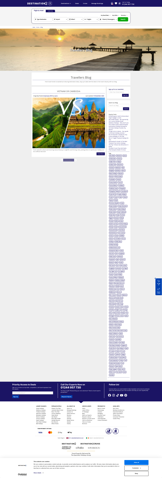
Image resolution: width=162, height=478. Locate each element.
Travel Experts (122, 357)
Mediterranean (119, 286)
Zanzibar (112, 375)
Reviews (69, 415)
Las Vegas (124, 268)
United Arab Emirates (115, 363)
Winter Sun (112, 372)
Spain (126, 348)
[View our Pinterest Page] (125, 395)
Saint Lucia (112, 336)
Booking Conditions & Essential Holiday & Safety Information (118, 411)
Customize (135, 468)
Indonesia (120, 256)
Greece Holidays (40, 418)
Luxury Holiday (118, 274)
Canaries (118, 179)
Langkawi (112, 268)
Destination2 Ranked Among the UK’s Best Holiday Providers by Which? (118, 127)
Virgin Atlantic (118, 366)
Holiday (111, 241)
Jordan (121, 262)
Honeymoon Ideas (114, 250)
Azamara (112, 167)
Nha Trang (120, 303)
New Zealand (113, 303)
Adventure (118, 155)
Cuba (120, 197)
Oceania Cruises (119, 306)
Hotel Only (50, 11)
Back (34, 27)
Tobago (123, 354)
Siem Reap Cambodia (115, 345)
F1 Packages (85, 411)
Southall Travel (101, 415)
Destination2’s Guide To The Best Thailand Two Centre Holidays (118, 142)
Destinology (101, 410)
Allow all (136, 462)
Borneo (111, 176)
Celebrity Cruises (114, 188)
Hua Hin (111, 253)
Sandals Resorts (56, 420)
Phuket (123, 312)
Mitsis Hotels (55, 423)
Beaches (121, 173)
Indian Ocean (113, 256)
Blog (83, 413)
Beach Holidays (113, 173)
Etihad (121, 218)
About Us (69, 408)
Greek (116, 235)
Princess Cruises (119, 315)
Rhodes (111, 324)
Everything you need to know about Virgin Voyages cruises (119, 117)
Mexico (122, 289)
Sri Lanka (112, 351)
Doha (116, 200)
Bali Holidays (39, 423)
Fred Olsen (121, 229)
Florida (111, 226)
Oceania (111, 306)
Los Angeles (121, 271)
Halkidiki (122, 235)
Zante (124, 372)
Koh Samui (112, 265)
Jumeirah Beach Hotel (57, 410)
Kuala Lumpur (123, 265)
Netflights (100, 413)
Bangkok (112, 170)
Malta (111, 283)
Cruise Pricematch (102, 420)
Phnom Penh (117, 312)
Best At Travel (101, 408)
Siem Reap (121, 342)
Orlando (111, 309)
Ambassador (113, 158)
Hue (116, 253)
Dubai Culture (113, 209)
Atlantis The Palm (56, 408)
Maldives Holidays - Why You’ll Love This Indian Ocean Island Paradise (119, 123)
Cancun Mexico (113, 185)
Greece (111, 235)
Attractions (120, 164)
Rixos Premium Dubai (115, 327)
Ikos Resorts (55, 422)
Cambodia (112, 179)
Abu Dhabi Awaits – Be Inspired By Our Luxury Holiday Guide (118, 120)
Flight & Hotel (39, 10)
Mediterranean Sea (114, 289)
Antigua (119, 161)
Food (116, 226)
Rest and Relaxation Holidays (116, 321)
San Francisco (120, 336)
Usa (122, 363)
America (119, 158)
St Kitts (117, 351)
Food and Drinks (113, 229)
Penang (125, 309)
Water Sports (121, 369)
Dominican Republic (114, 203)
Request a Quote (158, 292)
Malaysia (121, 277)
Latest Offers (85, 410)
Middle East (112, 292)
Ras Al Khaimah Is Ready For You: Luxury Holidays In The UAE (118, 135)
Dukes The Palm (120, 215)
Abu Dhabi (112, 155)
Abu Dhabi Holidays (41, 422)
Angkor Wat (112, 161)
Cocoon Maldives (56, 413)
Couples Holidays (122, 194)
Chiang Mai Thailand (114, 191)
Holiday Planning (113, 244)
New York (112, 301)
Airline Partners (71, 413)
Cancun (120, 182)
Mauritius (112, 286)
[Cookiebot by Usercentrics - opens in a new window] (22, 474)
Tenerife (111, 354)
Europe (111, 220)
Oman (126, 306)
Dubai (122, 203)
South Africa (112, 348)
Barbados (118, 170)
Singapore (124, 345)
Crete (111, 197)
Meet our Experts (87, 415)
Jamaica (111, 262)
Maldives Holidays (120, 280)
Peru (111, 312)
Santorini (112, 339)
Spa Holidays (120, 348)
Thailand (117, 354)
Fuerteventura (113, 232)
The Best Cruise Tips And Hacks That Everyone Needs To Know (117, 149)
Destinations (65, 3)
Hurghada (121, 253)
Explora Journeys (119, 220)
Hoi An (123, 238)
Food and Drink (122, 226)
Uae (125, 360)
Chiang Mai (122, 188)
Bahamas (118, 167)
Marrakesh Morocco (119, 283)
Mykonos (125, 295)
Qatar (126, 315)
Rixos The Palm (55, 411)
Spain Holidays (40, 420)
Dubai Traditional (122, 212)
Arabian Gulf (113, 164)
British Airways (118, 176)
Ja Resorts (122, 259)
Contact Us (70, 411)
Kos (117, 265)
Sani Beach (54, 417)
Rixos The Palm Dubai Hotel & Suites (118, 330)
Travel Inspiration (114, 360)
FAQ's (83, 408)
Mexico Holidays (40, 417)
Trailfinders (100, 417)
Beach (123, 170)
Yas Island (119, 372)
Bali (123, 167)
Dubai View (112, 215)
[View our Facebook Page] (109, 395)
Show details (37, 473)
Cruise (85, 3)
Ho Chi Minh (117, 238)
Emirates (116, 218)
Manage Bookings (97, 3)
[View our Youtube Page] (122, 395)
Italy (117, 259)
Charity (69, 423)
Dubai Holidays (121, 209)
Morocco (119, 292)
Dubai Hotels (113, 212)
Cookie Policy (116, 418)
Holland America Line (115, 247)
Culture (125, 197)
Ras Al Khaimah (113, 318)
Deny (136, 473)
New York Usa (119, 301)
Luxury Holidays (113, 277)
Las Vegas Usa (113, 271)
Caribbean (121, 185)
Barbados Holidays (41, 415)
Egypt (111, 218)
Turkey (121, 360)
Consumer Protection (118, 417)
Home (37, 27)
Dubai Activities (113, 206)
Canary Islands (113, 182)
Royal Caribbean (113, 333)
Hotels (121, 250)
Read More (101, 154)
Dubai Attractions (123, 206)
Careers (69, 417)
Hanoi (111, 238)
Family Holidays (123, 223)
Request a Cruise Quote (88, 418)
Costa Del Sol (113, 194)
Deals (77, 3)
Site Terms (116, 408)
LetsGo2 (100, 411)
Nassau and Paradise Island (116, 298)
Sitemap (69, 418)
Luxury (111, 274)
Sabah (120, 333)
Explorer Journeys (114, 223)
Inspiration (112, 259)
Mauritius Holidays (41, 413)
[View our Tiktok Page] (117, 395)
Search (123, 19)
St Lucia (122, 351)
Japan (116, 262)
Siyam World (55, 415)
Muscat (119, 295)
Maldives (112, 280)
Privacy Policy (116, 415)
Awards (69, 422)
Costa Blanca (124, 191)
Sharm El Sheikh (113, 342)
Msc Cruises (112, 295)
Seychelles (118, 339)
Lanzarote (118, 268)
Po (127, 312)
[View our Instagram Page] (113, 395)
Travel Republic (102, 418)
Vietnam (111, 366)
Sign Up (125, 95)
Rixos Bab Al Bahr (56, 418)
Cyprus (111, 200)
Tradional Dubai (113, 357)
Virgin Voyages (113, 369)
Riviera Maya (118, 324)
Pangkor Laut (118, 309)
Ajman (124, 155)
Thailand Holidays (40, 411)
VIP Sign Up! (158, 284)
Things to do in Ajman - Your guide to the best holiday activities (118, 132)
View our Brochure (87, 420)
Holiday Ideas (118, 241)
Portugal (112, 315)
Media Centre (70, 420)
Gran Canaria (121, 232)
